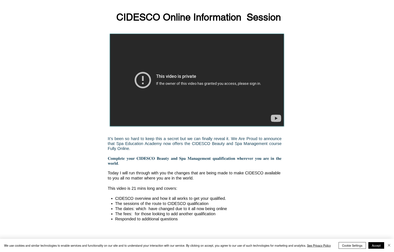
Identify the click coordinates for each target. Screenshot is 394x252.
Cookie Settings (352, 245)
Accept (376, 245)
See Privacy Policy (319, 245)
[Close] (389, 245)
